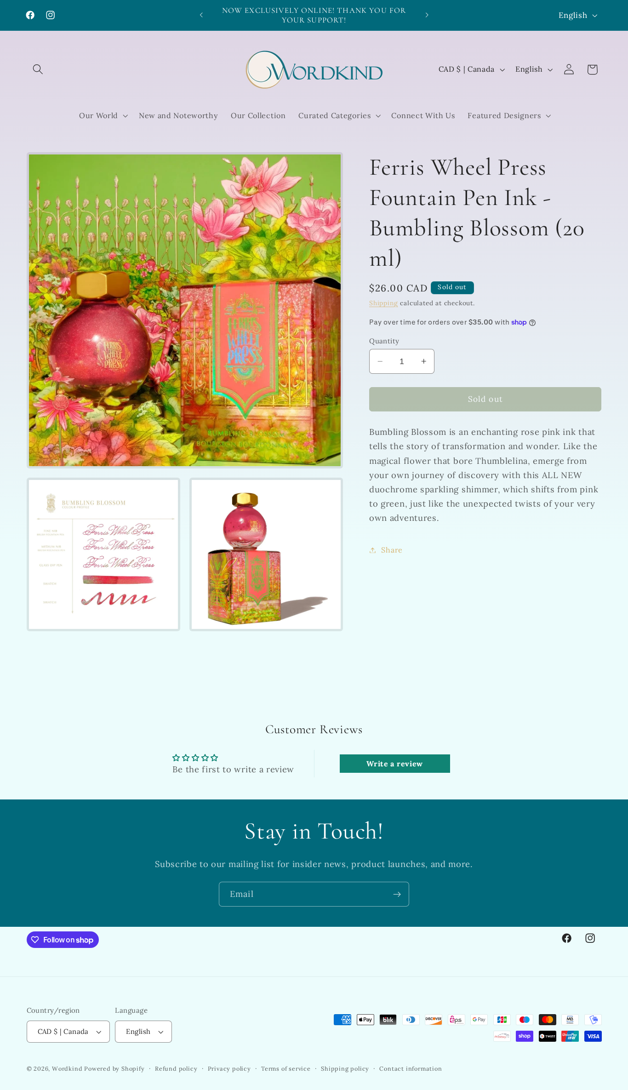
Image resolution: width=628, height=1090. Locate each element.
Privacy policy (229, 1068)
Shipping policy (345, 1068)
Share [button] (391, 549)
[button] (38, 69)
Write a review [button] (394, 763)
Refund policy (176, 1068)
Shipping (383, 303)
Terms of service (286, 1068)
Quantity (384, 341)
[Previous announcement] (201, 15)
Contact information (410, 1068)
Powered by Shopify (114, 1068)
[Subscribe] (397, 894)
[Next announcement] (427, 15)
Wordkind (68, 1068)
